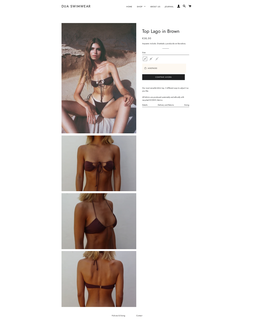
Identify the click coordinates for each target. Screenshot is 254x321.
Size (144, 52)
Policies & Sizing (118, 315)
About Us (155, 6)
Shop (140, 6)
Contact (139, 315)
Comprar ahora (163, 77)
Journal (169, 6)
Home (129, 6)
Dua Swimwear (76, 6)
